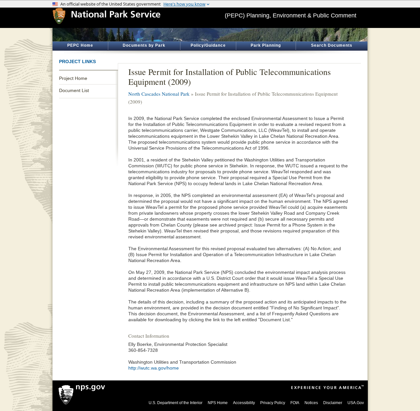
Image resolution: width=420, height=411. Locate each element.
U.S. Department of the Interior (175, 402)
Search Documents (331, 45)
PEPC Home (80, 45)
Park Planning (266, 45)
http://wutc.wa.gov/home (153, 368)
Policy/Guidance (208, 45)
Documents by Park (144, 45)
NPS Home (218, 402)
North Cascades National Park (159, 93)
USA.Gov (355, 402)
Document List (74, 90)
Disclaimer (332, 402)
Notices (311, 402)
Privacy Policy (272, 402)
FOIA (294, 402)
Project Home (73, 78)
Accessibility (244, 402)
